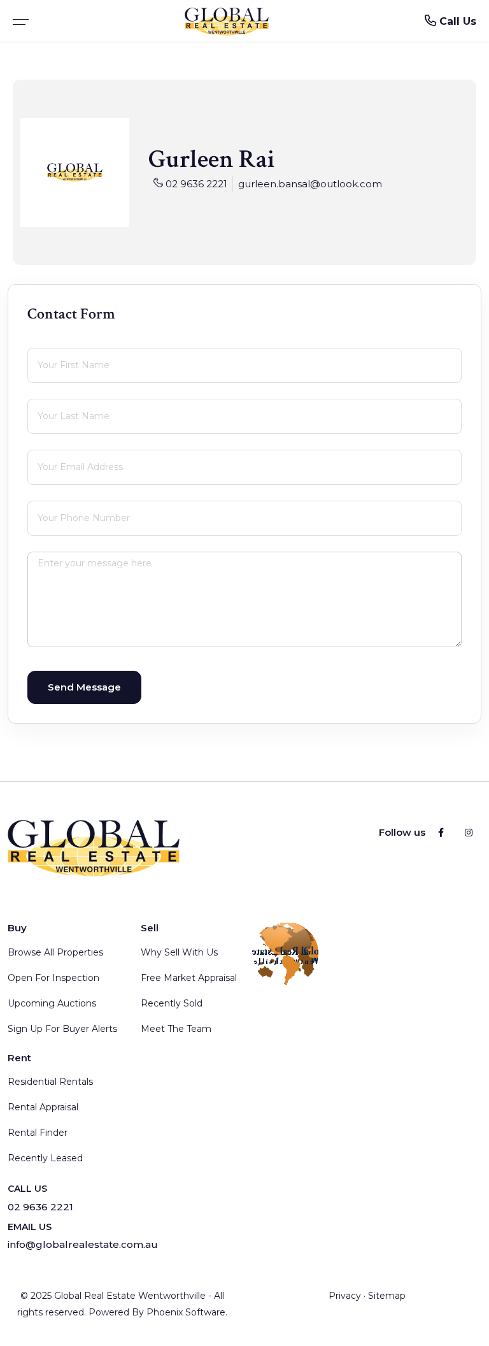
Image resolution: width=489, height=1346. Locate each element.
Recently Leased (45, 1158)
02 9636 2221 (196, 184)
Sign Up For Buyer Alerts (62, 1029)
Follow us (402, 832)
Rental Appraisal (43, 1107)
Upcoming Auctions (52, 1003)
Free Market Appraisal (189, 978)
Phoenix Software (185, 1312)
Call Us (456, 21)
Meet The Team (176, 1029)
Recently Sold (171, 1003)
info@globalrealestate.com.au (83, 1244)
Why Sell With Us (179, 952)
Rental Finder (37, 1132)
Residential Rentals (50, 1081)
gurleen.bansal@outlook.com (310, 184)
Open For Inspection (53, 978)
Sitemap (387, 1295)
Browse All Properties (55, 952)
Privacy (345, 1295)
